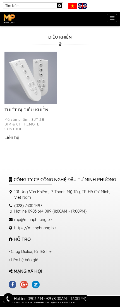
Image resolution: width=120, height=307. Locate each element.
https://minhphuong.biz (35, 227)
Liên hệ (11, 137)
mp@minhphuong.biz (33, 219)
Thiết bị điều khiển (26, 109)
